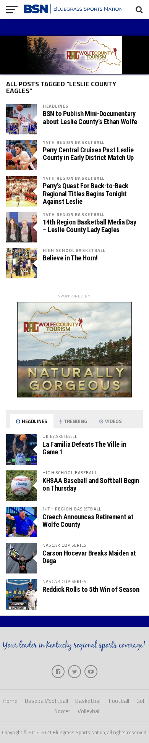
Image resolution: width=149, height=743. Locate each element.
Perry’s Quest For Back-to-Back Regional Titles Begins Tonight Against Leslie (85, 193)
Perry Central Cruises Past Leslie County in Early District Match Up (88, 154)
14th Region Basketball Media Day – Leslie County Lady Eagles (89, 226)
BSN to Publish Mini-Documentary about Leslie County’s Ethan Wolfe (90, 117)
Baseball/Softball (46, 700)
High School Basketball (74, 250)
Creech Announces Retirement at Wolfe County (87, 520)
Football (119, 700)
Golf (141, 700)
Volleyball (89, 711)
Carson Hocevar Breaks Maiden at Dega (89, 557)
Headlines (55, 106)
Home (10, 700)
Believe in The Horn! (70, 258)
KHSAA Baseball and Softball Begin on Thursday (90, 484)
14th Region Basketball (74, 142)
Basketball (88, 700)
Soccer (62, 711)
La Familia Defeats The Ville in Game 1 (84, 448)
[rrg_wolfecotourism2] (74, 395)
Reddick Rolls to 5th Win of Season (90, 589)
